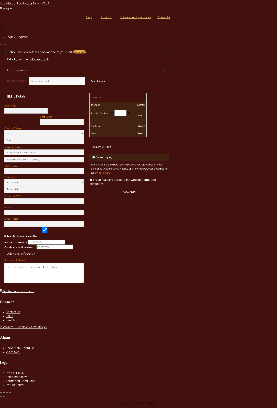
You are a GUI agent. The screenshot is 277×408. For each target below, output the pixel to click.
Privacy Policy (127, 403)
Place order (129, 191)
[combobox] (44, 140)
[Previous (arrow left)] (1, 396)
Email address (12, 218)
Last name (46, 117)
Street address (12, 147)
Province (9, 177)
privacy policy (102, 172)
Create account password (20, 247)
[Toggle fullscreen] (4, 392)
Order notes (14, 260)
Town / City (11, 165)
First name (10, 105)
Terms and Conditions (146, 403)
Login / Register (17, 37)
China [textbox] (9, 140)
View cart (79, 52)
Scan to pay (104, 157)
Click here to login (39, 59)
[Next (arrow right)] (4, 396)
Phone (8, 207)
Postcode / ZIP (13, 196)
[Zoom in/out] (1, 392)
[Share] (7, 392)
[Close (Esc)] (10, 392)
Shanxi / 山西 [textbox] (12, 189)
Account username (16, 242)
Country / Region (14, 128)
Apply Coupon (98, 81)
